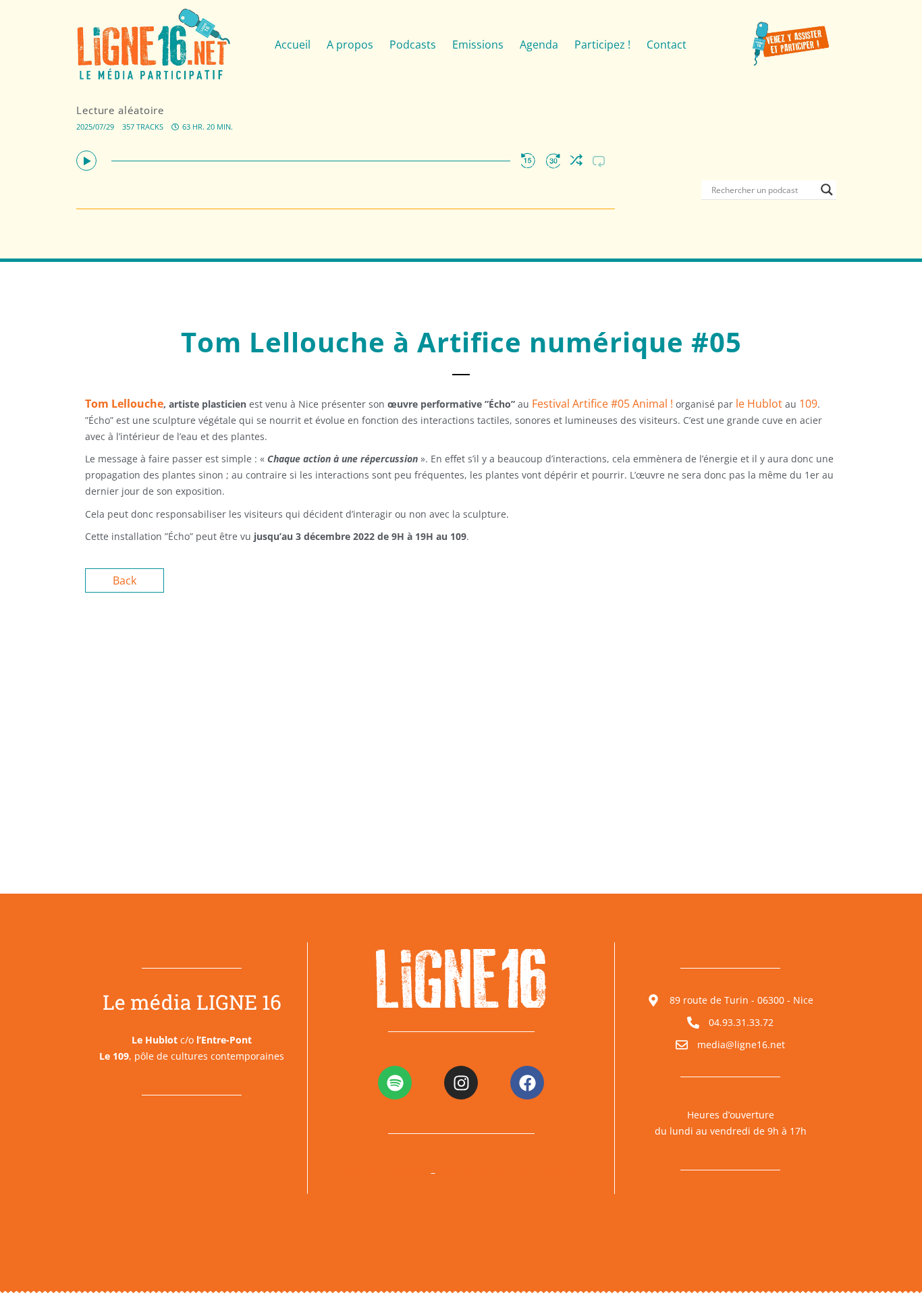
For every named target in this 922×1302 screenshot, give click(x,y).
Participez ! (602, 44)
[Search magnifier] (826, 189)
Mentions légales (385, 1171)
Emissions (478, 44)
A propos (350, 44)
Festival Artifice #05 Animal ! (602, 403)
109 (808, 403)
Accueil (292, 44)
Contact (666, 44)
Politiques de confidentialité (509, 1171)
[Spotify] (395, 1083)
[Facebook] (527, 1083)
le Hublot (759, 403)
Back (124, 580)
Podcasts (412, 44)
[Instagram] (461, 1083)
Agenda (539, 44)
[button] (86, 161)
